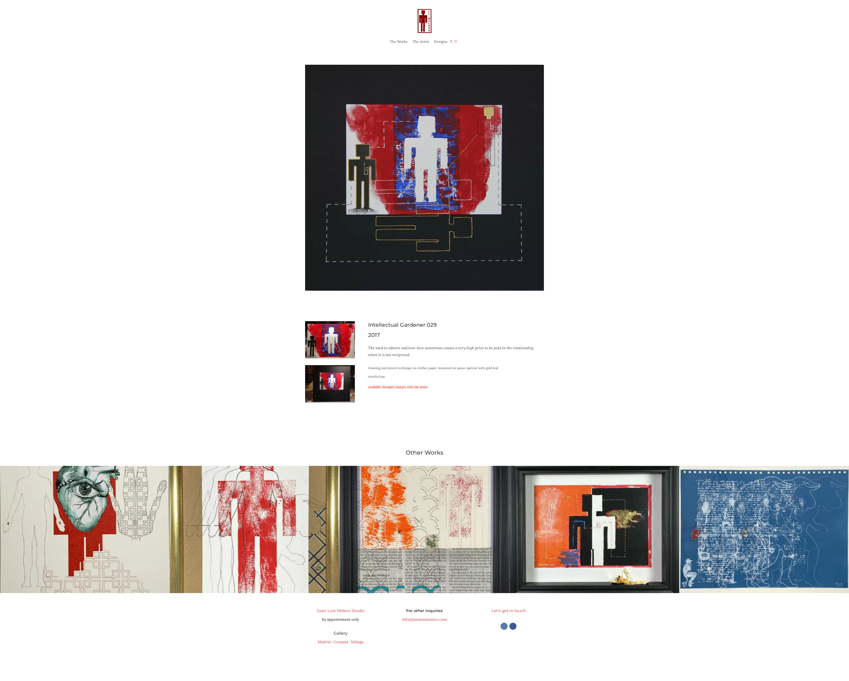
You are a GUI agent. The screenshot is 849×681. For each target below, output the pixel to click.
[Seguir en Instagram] (504, 626)
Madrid (324, 641)
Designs (440, 41)
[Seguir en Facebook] (512, 626)
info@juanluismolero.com (424, 619)
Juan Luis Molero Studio (340, 610)
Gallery (341, 633)
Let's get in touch (508, 610)
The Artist (421, 41)
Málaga (357, 641)
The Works (399, 41)
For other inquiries (424, 610)
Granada (340, 641)
